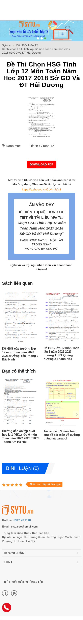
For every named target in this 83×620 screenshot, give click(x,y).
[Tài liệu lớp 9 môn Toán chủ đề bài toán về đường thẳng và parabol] (62, 425)
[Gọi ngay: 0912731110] (8, 609)
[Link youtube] (14, 593)
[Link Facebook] (5, 593)
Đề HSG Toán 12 (42, 146)
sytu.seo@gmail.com (24, 526)
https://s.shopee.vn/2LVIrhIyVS (41, 189)
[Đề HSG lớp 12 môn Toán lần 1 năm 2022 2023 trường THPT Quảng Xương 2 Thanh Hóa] (56, 342)
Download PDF (41, 164)
